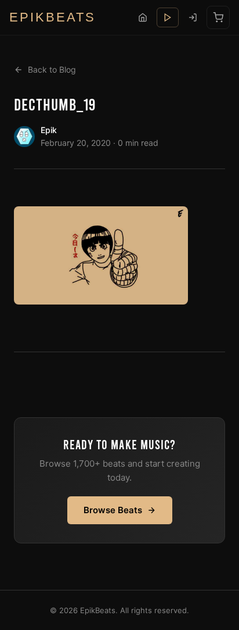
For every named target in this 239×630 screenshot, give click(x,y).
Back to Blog (52, 69)
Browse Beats (113, 510)
